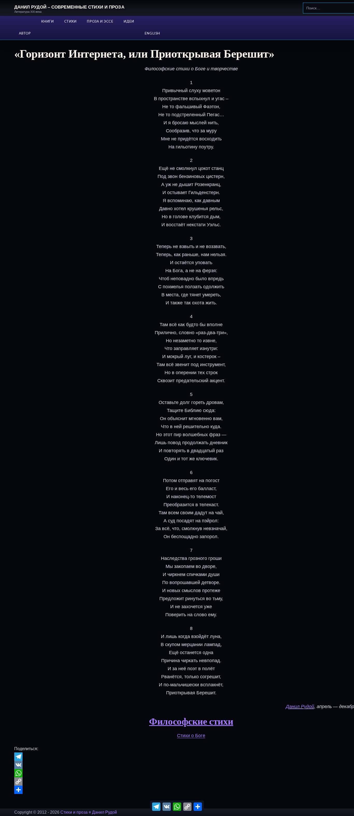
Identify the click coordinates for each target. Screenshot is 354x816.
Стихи (70, 21)
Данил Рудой (300, 706)
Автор (25, 33)
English (152, 33)
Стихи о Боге (191, 735)
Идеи (129, 21)
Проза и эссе (100, 21)
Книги (47, 21)
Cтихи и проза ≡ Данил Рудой (88, 812)
